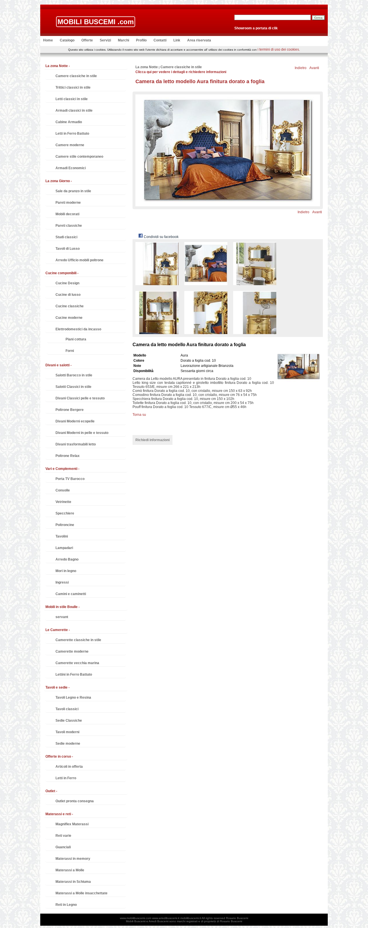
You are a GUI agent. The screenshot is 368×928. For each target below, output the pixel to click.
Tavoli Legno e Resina (73, 697)
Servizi (105, 40)
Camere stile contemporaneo (79, 157)
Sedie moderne (67, 744)
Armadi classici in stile (74, 110)
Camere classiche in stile (76, 76)
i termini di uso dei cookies (278, 49)
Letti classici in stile (71, 99)
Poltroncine (64, 525)
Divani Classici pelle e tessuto (80, 398)
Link (176, 40)
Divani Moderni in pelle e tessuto (81, 433)
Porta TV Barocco (70, 479)
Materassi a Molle (69, 870)
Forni (70, 351)
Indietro (300, 68)
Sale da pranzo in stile (73, 191)
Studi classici (66, 237)
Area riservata (199, 40)
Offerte (87, 40)
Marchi (123, 40)
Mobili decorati (67, 214)
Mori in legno (65, 571)
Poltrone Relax (67, 456)
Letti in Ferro (65, 778)
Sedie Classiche (68, 721)
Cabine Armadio (68, 122)
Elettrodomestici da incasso (78, 329)
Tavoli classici (66, 709)
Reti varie (63, 836)
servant (61, 617)
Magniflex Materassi (72, 824)
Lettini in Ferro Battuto (73, 674)
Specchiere (64, 513)
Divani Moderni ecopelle (75, 421)
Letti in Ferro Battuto (72, 134)
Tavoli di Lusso (67, 249)
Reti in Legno (66, 905)
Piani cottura (76, 339)
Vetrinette (63, 502)
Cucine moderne (69, 318)
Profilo (141, 40)
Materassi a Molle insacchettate (81, 893)
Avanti (314, 68)
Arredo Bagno (66, 559)
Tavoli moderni (67, 732)
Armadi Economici (70, 168)
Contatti (160, 40)
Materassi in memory (72, 859)
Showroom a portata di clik (256, 28)
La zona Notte (146, 67)
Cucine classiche (69, 306)
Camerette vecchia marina (77, 663)
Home (48, 40)
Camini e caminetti (70, 594)
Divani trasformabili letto (75, 444)
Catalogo (67, 40)
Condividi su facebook (161, 237)
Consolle (62, 490)
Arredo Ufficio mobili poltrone (79, 260)
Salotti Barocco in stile (73, 375)
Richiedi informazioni (152, 440)
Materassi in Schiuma (73, 882)
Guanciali (63, 847)
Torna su (139, 415)
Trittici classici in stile (73, 87)
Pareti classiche (68, 226)
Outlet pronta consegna (74, 801)
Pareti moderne (68, 203)
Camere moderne (69, 145)
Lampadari (64, 548)
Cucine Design (67, 283)
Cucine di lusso (67, 295)
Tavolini (61, 536)
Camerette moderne (72, 651)
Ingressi (62, 582)
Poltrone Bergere (69, 410)
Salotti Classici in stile (73, 387)
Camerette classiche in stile (78, 640)
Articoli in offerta (69, 767)
